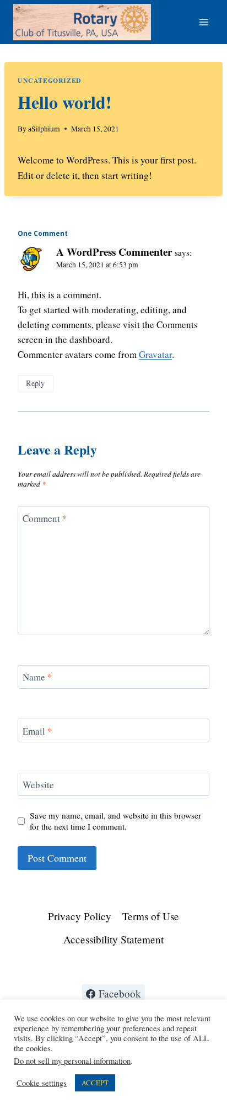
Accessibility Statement (113, 939)
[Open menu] (203, 21)
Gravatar (155, 354)
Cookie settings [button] (42, 1083)
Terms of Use (150, 916)
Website (38, 785)
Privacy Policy (79, 916)
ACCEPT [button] (95, 1083)
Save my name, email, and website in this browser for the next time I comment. (115, 821)
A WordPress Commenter (114, 251)
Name (37, 677)
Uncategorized (50, 80)
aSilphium (44, 129)
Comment (45, 519)
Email (37, 731)
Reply (35, 383)
